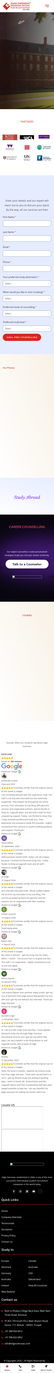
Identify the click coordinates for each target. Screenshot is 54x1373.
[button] (27, 400)
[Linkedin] (27, 1191)
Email (6, 247)
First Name (9, 217)
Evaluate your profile (22, 420)
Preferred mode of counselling (20, 307)
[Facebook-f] (13, 1191)
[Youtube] (33, 1191)
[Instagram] (20, 1191)
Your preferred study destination (21, 277)
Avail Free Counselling (22, 337)
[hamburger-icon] (47, 6)
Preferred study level (14, 322)
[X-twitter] (40, 1191)
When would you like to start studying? (24, 292)
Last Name (9, 232)
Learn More (13, 667)
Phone (7, 262)
